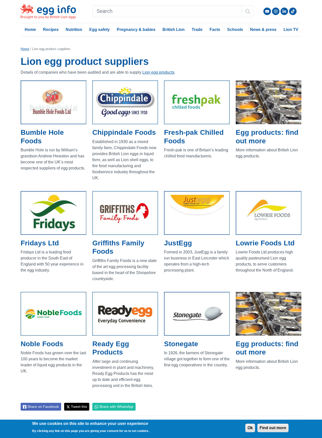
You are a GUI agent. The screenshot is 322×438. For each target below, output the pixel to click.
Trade (197, 29)
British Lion (174, 29)
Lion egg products (158, 72)
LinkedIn (284, 11)
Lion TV (291, 29)
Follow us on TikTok (293, 11)
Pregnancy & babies (136, 29)
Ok (250, 428)
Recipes (51, 29)
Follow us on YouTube (267, 11)
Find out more (273, 428)
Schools (235, 29)
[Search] (248, 11)
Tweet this (78, 407)
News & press (263, 29)
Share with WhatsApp (115, 407)
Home (30, 29)
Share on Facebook (42, 407)
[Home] (49, 11)
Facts (215, 29)
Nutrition (74, 29)
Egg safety (99, 29)
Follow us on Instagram (275, 11)
